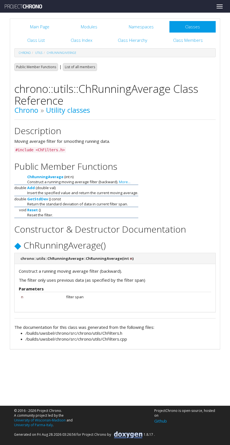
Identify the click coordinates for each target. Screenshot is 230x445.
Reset (32, 209)
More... (124, 181)
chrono (25, 53)
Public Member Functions (36, 67)
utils (38, 53)
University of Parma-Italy (33, 425)
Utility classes (68, 110)
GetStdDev (37, 198)
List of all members (80, 67)
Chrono (26, 110)
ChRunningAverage (61, 53)
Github (160, 421)
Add (31, 187)
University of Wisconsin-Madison (40, 420)
